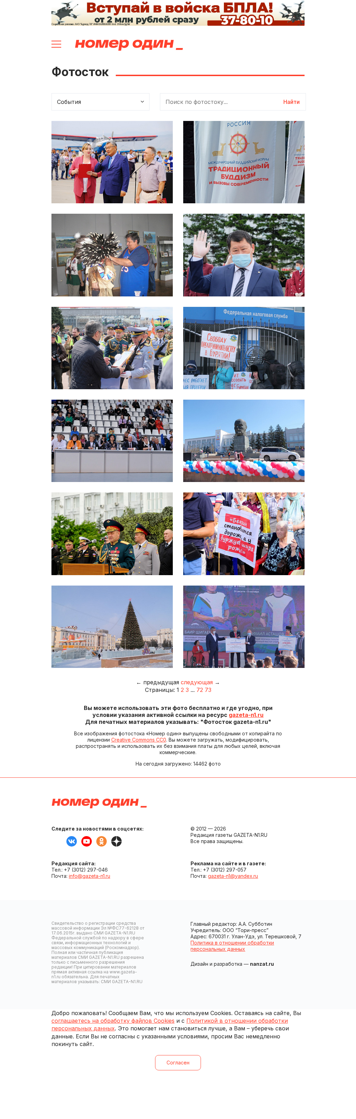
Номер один (129, 45)
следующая (197, 682)
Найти (291, 101)
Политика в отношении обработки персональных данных (232, 946)
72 (199, 689)
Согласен (178, 1062)
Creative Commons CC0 (138, 740)
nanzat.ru (262, 964)
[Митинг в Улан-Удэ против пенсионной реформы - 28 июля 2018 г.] (244, 533)
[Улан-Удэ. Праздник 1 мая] (244, 441)
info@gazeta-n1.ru (89, 876)
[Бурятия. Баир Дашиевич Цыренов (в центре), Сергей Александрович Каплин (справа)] (112, 162)
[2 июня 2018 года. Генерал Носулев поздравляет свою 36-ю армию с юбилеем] (112, 533)
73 (208, 689)
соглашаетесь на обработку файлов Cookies (113, 1020)
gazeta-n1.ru (246, 714)
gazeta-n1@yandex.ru (233, 876)
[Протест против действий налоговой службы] (244, 348)
